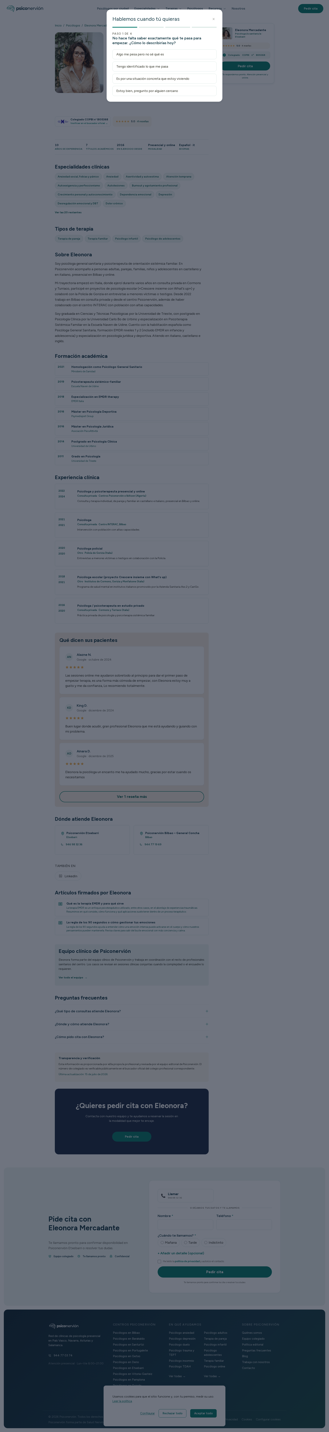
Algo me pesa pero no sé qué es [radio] (140, 54)
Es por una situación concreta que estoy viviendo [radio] (152, 79)
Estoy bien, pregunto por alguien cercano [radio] (147, 91)
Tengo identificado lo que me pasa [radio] (142, 66)
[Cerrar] (214, 19)
